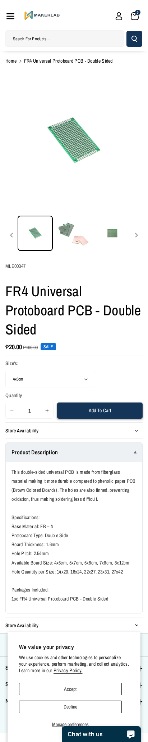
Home (11, 61)
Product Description (34, 452)
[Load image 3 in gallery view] (112, 233)
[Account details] (119, 16)
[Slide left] (11, 235)
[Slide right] (136, 235)
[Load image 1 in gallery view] (35, 233)
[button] (10, 16)
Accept (70, 689)
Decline (70, 706)
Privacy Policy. (68, 670)
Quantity (13, 395)
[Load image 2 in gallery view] (74, 233)
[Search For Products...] (134, 39)
